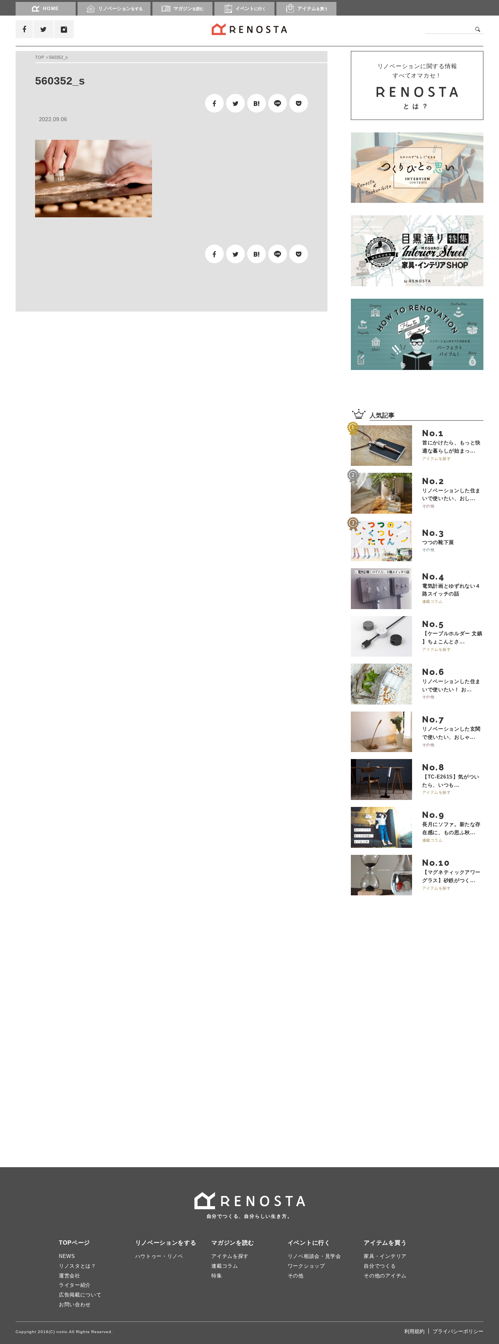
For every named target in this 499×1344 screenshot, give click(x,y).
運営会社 (69, 1276)
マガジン (188, 8)
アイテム (312, 8)
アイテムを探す (230, 1256)
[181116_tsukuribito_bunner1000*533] (417, 167)
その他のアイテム (385, 1276)
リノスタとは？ (77, 1266)
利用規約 (414, 1331)
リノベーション (120, 8)
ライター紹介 (75, 1285)
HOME (51, 8)
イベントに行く (309, 1242)
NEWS (67, 1256)
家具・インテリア (385, 1256)
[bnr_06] (417, 250)
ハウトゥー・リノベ (159, 1256)
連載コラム (224, 1266)
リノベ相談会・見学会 (314, 1256)
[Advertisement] (90, 378)
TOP (39, 57)
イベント (250, 8)
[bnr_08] (417, 334)
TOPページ (74, 1242)
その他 (296, 1276)
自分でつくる (380, 1266)
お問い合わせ (75, 1304)
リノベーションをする (165, 1242)
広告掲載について (80, 1295)
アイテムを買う (385, 1242)
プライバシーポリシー (458, 1331)
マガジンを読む (232, 1242)
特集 (216, 1276)
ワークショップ (306, 1266)
